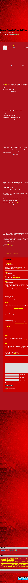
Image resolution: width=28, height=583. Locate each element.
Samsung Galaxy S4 (17, 564)
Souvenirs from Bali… (17, 277)
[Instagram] (13, 34)
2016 (2, 558)
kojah (6, 272)
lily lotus (7, 302)
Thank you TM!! (12, 46)
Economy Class (17, 560)
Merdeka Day (9, 563)
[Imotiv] (16, 34)
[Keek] (15, 34)
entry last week (16, 146)
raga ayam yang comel (18, 308)
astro (10, 558)
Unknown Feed (7, 569)
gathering (18, 268)
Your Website (22, 380)
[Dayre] (18, 34)
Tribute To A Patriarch (17, 353)
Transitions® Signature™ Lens (11, 566)
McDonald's (4, 563)
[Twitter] (5, 34)
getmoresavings (12, 561)
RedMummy (9, 245)
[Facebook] (7, 34)
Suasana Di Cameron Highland (21, 323)
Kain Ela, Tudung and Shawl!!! (11, 253)
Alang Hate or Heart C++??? (21, 289)
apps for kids (6, 558)
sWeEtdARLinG (9, 263)
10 (8, 244)
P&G (12, 563)
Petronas (16, 563)
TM (11, 245)
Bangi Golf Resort (23, 558)
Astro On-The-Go (15, 558)
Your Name (22, 374)
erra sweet (7, 319)
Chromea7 (10, 560)
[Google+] (9, 34)
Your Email (22, 377)
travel (23, 566)
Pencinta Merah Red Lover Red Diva (13, 30)
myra (6, 343)
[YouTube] (11, 34)
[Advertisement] (14, 14)
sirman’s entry (7, 84)
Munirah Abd (8, 281)
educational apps (23, 560)
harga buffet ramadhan (20, 561)
